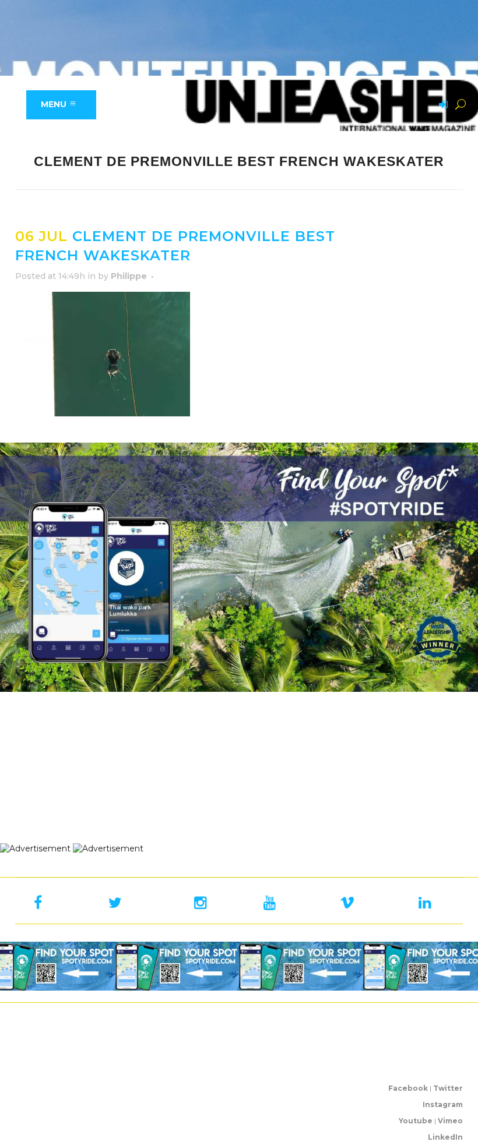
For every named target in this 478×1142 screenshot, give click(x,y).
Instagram (443, 1104)
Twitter (448, 1088)
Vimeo (450, 1120)
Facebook (408, 1088)
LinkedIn (445, 1137)
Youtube (416, 1120)
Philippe (129, 276)
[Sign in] (441, 105)
